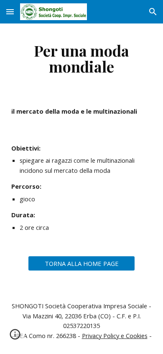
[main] (81, 58)
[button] (10, 11)
